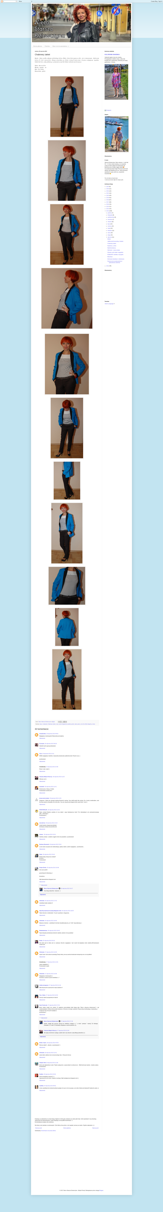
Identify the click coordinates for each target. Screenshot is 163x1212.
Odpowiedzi (44, 885)
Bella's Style (42, 1042)
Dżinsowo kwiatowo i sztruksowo (115, 259)
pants (78, 724)
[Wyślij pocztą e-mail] (59, 722)
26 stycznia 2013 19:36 (51, 920)
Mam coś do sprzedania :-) (61, 46)
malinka (41, 1085)
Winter (109, 239)
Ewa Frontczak (43, 1005)
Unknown (41, 900)
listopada (110, 215)
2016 (107, 204)
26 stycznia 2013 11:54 (55, 798)
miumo (41, 834)
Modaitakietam (43, 930)
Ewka (40, 854)
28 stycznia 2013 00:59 (52, 1042)
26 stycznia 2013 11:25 (59, 776)
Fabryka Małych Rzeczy (45, 776)
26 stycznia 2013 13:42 (54, 809)
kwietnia (110, 230)
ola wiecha (42, 823)
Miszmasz (110, 256)
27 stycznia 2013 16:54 (52, 995)
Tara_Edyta (42, 995)
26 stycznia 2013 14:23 (51, 823)
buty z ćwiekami (43, 724)
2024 (107, 186)
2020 (107, 195)
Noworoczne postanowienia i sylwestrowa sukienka (114, 262)
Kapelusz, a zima (111, 245)
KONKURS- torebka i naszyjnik (115, 254)
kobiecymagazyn (43, 985)
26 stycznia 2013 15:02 (55, 844)
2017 (107, 202)
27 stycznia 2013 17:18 (67, 1021)
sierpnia (110, 221)
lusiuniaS (41, 786)
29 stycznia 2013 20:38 (50, 1074)
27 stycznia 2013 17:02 (54, 1005)
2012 (107, 266)
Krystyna (41, 743)
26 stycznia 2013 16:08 (53, 867)
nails (76, 724)
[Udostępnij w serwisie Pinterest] (66, 722)
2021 (107, 193)
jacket (72, 724)
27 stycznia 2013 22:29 (63, 1030)
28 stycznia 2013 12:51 (51, 1052)
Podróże (47, 46)
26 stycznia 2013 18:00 (68, 910)
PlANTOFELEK (43, 809)
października (111, 217)
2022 (107, 191)
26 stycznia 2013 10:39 (52, 766)
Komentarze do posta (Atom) (48, 1130)
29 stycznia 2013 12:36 (52, 1062)
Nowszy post (38, 1128)
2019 (107, 197)
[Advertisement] (81, 1160)
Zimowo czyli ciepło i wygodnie (115, 252)
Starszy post (95, 1128)
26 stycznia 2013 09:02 (52, 733)
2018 (107, 199)
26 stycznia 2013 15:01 (50, 834)
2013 (107, 211)
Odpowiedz (42, 738)
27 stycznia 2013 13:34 (52, 962)
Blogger (101, 1190)
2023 (107, 188)
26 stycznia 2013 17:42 (51, 900)
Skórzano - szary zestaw (113, 250)
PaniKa (41, 1074)
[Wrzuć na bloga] (61, 722)
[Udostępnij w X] (62, 722)
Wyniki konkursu (111, 248)
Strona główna (37, 46)
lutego (109, 235)
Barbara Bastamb (44, 844)
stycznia (110, 237)
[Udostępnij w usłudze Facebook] (64, 722)
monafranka (42, 733)
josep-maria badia (44, 798)
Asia (40, 753)
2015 (107, 206)
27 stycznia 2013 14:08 (51, 973)
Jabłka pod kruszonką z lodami (115, 241)
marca (109, 232)
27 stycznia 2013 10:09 (51, 952)
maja (109, 228)
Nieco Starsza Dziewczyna (45, 721)
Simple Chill (42, 1062)
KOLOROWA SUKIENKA (112, 54)
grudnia (110, 213)
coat (57, 724)
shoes (93, 724)
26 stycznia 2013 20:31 (49, 940)
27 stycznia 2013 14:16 (55, 985)
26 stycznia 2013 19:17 (67, 888)
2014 (107, 208)
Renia (40, 940)
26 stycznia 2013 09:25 (51, 743)
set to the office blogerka (86, 724)
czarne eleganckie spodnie (65, 724)
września (110, 219)
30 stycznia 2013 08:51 (50, 1085)
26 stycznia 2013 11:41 (51, 786)
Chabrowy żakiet (51, 724)
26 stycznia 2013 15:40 (49, 854)
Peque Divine (42, 867)
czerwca (110, 226)
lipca (109, 224)
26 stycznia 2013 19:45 (54, 930)
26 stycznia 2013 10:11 (48, 753)
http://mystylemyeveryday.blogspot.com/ (50, 910)
